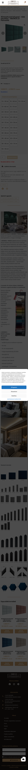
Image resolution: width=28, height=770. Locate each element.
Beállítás (14, 396)
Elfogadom (14, 387)
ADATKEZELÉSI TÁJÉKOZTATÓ (14, 399)
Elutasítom (14, 391)
